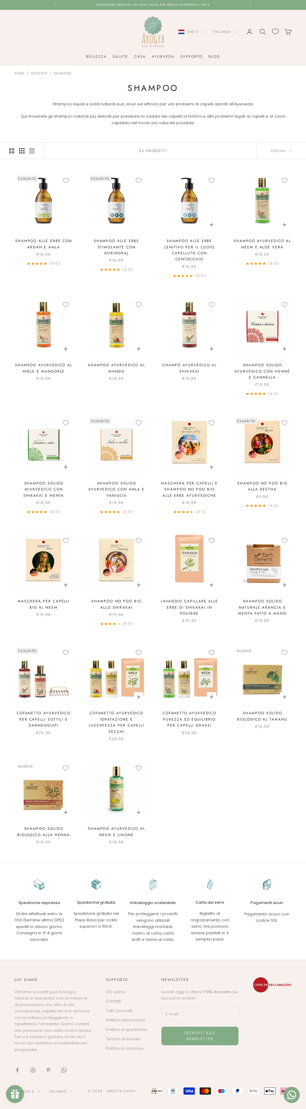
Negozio (39, 73)
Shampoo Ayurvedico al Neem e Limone (116, 831)
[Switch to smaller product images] (22, 151)
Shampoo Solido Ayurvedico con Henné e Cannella (262, 371)
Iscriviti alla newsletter (200, 1035)
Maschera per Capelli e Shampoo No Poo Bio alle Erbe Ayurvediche (189, 489)
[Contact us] (292, 1095)
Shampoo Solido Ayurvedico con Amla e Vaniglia (116, 489)
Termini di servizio (123, 1039)
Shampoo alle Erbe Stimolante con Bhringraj (117, 247)
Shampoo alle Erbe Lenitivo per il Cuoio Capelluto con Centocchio (189, 250)
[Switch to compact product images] (32, 151)
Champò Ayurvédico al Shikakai (189, 368)
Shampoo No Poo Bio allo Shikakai (116, 604)
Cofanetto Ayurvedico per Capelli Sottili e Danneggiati (44, 719)
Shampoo (63, 73)
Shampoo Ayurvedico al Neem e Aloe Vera (262, 244)
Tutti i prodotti (119, 1011)
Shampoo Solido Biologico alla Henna (43, 831)
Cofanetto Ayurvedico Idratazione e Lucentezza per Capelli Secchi (116, 722)
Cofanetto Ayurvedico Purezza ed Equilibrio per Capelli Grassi (189, 719)
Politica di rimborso (124, 1048)
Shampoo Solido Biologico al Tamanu (262, 716)
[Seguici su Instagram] (33, 1070)
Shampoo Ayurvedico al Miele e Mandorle (43, 368)
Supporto (191, 56)
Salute (120, 56)
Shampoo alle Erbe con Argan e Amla (43, 244)
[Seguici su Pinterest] (48, 1070)
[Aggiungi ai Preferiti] (66, 180)
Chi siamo (116, 992)
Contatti (113, 1001)
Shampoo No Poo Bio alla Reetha (262, 486)
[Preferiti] (275, 31)
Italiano (222, 31)
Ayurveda (163, 56)
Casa (140, 56)
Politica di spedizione (126, 1029)
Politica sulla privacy (125, 1020)
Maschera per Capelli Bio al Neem (44, 604)
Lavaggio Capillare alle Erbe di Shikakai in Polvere (189, 607)
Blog (214, 56)
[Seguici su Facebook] (17, 1070)
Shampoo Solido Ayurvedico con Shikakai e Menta (43, 489)
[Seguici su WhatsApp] (64, 1070)
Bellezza (96, 56)
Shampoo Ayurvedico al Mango (116, 368)
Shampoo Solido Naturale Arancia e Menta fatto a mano (262, 607)
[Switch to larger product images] (11, 151)
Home (19, 73)
